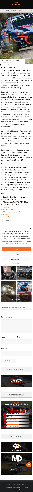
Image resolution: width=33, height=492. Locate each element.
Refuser (16, 254)
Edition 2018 (8, 214)
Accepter (16, 249)
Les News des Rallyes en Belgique (14, 487)
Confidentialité (15, 264)
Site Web (4, 348)
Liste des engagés (10, 209)
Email (19, 337)
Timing (6, 207)
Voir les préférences (16, 259)
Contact (26, 487)
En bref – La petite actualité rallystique (16, 274)
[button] (30, 228)
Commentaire (6, 317)
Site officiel (7, 217)
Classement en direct (11, 212)
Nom (3, 337)
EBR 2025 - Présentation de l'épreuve (22, 10)
